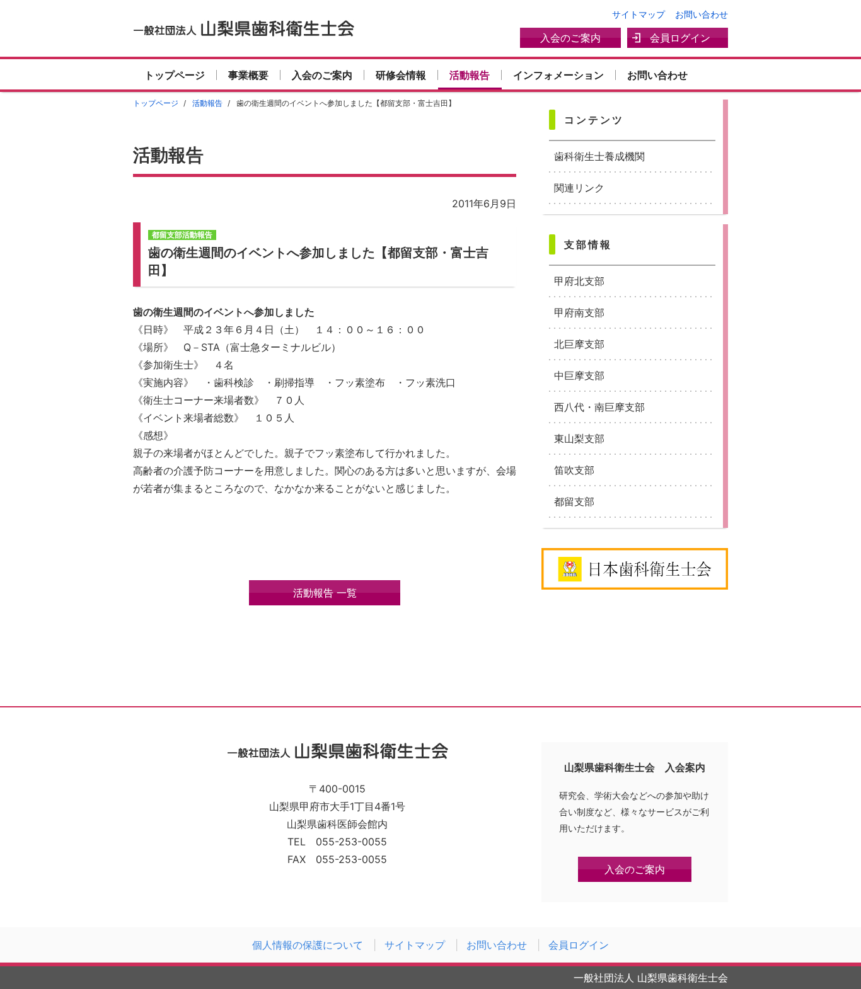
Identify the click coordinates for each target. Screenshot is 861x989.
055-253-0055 (351, 841)
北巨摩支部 (579, 344)
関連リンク (579, 187)
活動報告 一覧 (325, 592)
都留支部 (574, 501)
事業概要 (248, 75)
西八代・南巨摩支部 (599, 407)
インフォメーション (558, 75)
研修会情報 (401, 75)
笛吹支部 (574, 470)
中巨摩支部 (579, 375)
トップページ (174, 75)
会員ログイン (680, 37)
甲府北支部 (579, 281)
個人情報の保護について (307, 945)
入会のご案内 (570, 37)
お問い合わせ (701, 14)
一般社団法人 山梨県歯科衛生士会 (243, 28)
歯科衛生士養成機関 (599, 156)
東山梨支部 (579, 438)
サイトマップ (638, 14)
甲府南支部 (579, 312)
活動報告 (469, 75)
